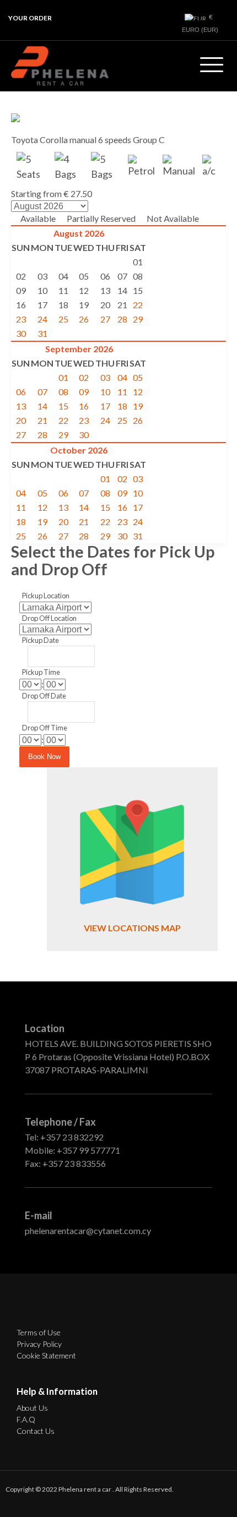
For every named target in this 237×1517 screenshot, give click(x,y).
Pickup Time (41, 672)
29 (138, 319)
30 (21, 333)
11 (122, 391)
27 (105, 319)
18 (122, 406)
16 (84, 406)
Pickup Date (40, 640)
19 (138, 406)
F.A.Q (26, 1419)
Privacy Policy (39, 1344)
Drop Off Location (49, 618)
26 (84, 319)
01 (63, 377)
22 (138, 304)
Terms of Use (39, 1332)
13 (21, 406)
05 (138, 377)
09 (84, 391)
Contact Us (36, 1431)
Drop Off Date (44, 695)
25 (63, 319)
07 (42, 391)
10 (105, 391)
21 (42, 420)
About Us (32, 1407)
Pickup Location (45, 595)
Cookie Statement (46, 1355)
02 (84, 377)
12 (138, 391)
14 (42, 406)
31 (42, 333)
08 (63, 391)
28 (122, 319)
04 (122, 377)
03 (105, 377)
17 (105, 406)
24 (42, 319)
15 (63, 406)
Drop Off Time (44, 727)
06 (21, 391)
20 (21, 420)
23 (21, 319)
